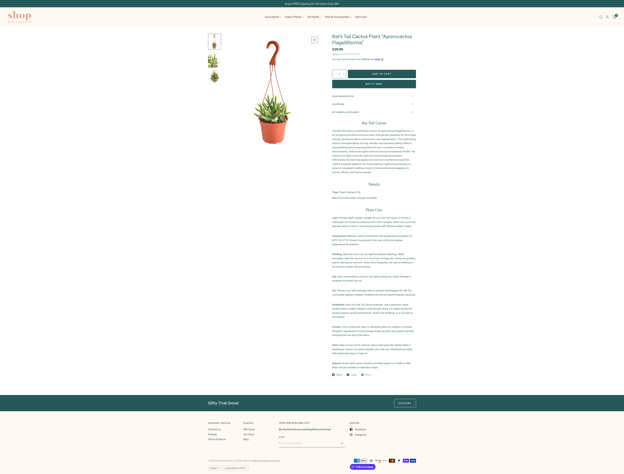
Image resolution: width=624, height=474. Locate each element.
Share (339, 374)
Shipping (336, 54)
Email (282, 437)
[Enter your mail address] (341, 443)
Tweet (354, 374)
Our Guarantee (343, 96)
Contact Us (214, 429)
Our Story (248, 434)
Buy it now (374, 84)
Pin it (367, 374)
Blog (246, 439)
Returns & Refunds (345, 112)
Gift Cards (249, 429)
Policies (212, 434)
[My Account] (607, 17)
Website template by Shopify (266, 460)
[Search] (601, 17)
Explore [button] (405, 403)
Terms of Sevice (217, 439)
